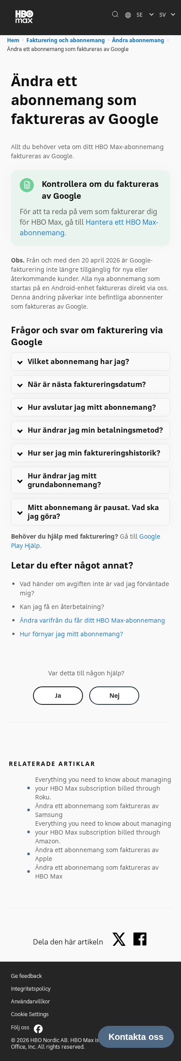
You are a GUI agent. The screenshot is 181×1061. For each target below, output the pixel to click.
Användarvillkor (30, 1001)
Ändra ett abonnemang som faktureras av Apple (97, 854)
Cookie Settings (30, 1014)
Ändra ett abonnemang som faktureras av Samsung (97, 810)
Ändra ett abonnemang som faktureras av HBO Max (97, 871)
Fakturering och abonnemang (65, 40)
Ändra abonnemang (138, 40)
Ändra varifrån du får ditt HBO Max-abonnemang (92, 620)
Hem (13, 40)
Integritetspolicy (31, 988)
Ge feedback (26, 976)
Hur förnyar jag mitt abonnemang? (71, 634)
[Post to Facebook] (140, 939)
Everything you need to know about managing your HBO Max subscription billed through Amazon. (103, 832)
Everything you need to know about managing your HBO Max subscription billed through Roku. (103, 788)
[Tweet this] (121, 940)
